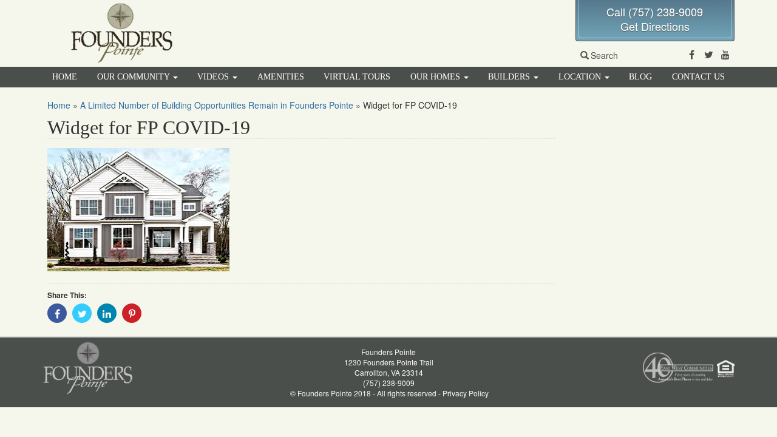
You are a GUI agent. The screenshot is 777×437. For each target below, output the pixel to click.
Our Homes (436, 76)
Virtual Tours (357, 76)
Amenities (280, 76)
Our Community (134, 76)
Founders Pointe (388, 352)
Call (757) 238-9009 (654, 11)
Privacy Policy (466, 393)
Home (64, 76)
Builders (510, 76)
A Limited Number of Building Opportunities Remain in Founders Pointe (216, 105)
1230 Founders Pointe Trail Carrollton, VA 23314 (388, 367)
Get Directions (655, 26)
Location (580, 76)
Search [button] (604, 55)
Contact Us (698, 76)
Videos (214, 76)
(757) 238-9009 (389, 383)
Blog (640, 76)
